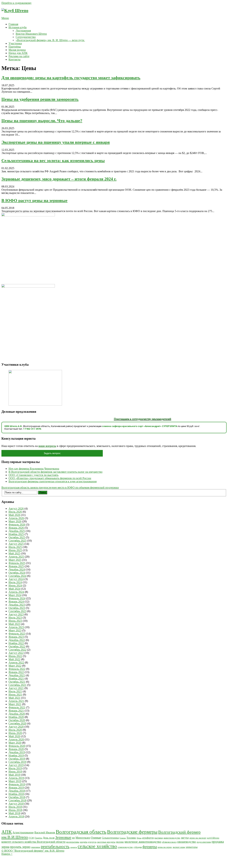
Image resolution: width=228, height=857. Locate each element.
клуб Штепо (213, 838)
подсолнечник (204, 842)
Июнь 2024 (15, 585)
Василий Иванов (44, 832)
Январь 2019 (16, 787)
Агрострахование (23, 832)
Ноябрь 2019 (16, 755)
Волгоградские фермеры (132, 832)
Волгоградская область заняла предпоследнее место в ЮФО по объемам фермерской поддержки (60, 487)
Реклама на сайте (19, 56)
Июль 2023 (15, 617)
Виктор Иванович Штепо (31, 33)
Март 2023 (15, 630)
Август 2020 (16, 726)
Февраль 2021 (17, 707)
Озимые (96, 837)
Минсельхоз (83, 837)
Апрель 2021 (16, 700)
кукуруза (92, 842)
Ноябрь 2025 (16, 534)
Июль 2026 (15, 511)
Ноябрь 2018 (16, 794)
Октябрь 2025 (17, 537)
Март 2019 (15, 781)
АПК (6, 832)
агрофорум (148, 837)
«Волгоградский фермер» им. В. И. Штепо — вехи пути (50, 40)
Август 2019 (16, 765)
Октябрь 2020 (17, 720)
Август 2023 (16, 614)
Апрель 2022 (16, 662)
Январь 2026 (16, 527)
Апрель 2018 (16, 816)
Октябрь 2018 (17, 797)
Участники (15, 43)
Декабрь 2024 (17, 569)
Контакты (14, 59)
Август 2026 (16, 508)
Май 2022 (14, 659)
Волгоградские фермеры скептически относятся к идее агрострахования (53, 481)
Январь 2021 (16, 710)
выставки (158, 838)
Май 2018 (14, 813)
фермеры (149, 847)
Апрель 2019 (16, 777)
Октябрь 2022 (17, 646)
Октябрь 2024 (17, 572)
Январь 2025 (16, 566)
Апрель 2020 (16, 739)
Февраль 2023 (17, 633)
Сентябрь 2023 (17, 611)
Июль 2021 (15, 691)
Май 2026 (14, 514)
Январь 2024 (16, 601)
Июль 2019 (15, 768)
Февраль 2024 (17, 598)
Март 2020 (15, 742)
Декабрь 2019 (17, 752)
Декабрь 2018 (17, 790)
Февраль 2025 (17, 563)
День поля (49, 837)
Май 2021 (14, 697)
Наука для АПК (18, 53)
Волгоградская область (81, 832)
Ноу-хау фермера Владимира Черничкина (34, 468)
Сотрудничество (26, 36)
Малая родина (17, 49)
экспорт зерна (179, 847)
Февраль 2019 (17, 784)
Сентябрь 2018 (17, 800)
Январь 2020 (16, 749)
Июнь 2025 (15, 550)
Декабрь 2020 (17, 713)
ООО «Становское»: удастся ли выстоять (33, 475)
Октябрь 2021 (17, 681)
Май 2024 (14, 588)
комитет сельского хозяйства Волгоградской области (33, 841)
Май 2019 (14, 774)
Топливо (131, 837)
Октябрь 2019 (17, 758)
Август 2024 (16, 579)
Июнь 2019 (15, 771)
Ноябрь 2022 (16, 643)
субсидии (138, 847)
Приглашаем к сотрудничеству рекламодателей (132, 418)
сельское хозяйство (97, 846)
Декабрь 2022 (17, 640)
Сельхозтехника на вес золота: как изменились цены (53, 160)
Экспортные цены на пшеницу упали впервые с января (55, 142)
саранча (73, 847)
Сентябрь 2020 (17, 723)
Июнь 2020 (15, 733)
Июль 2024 (15, 582)
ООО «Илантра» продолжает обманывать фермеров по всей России (50, 478)
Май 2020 (14, 736)
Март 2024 (15, 595)
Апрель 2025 (16, 556)
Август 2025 (16, 543)
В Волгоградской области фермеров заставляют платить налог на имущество (55, 471)
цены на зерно (165, 847)
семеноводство (125, 847)
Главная (13, 24)
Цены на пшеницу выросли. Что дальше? (41, 120)
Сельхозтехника (110, 837)
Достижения (23, 30)
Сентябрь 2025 (17, 540)
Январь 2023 (16, 636)
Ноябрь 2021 (16, 678)
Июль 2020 (15, 729)
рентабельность (55, 846)
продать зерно (20, 847)
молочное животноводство (143, 841)
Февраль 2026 (17, 524)
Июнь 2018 (15, 810)
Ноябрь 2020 (16, 717)
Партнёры (15, 46)
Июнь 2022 (15, 656)
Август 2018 (16, 803)
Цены (139, 838)
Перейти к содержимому (16, 2)
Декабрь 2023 (17, 604)
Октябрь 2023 (17, 607)
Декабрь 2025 (17, 530)
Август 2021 (16, 688)
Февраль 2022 (17, 668)
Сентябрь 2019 (17, 761)
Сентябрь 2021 (17, 684)
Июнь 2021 (15, 694)
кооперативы (72, 842)
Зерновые (63, 837)
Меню (5, 18)
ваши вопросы (47, 445)
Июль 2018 (15, 806)
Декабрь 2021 (17, 675)
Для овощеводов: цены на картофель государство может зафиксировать (70, 77)
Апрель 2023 (16, 627)
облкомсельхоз (169, 842)
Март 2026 (15, 521)
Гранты (38, 838)
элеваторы (192, 846)
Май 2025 (14, 553)
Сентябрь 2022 (17, 649)
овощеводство (186, 841)
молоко (120, 841)
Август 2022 (16, 652)
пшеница (35, 847)
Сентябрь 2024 (17, 575)
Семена (123, 838)
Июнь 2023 (15, 620)
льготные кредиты (106, 842)
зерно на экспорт (197, 838)
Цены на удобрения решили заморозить (40, 99)
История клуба (18, 27)
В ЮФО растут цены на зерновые (34, 200)
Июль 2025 (15, 547)
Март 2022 (15, 665)
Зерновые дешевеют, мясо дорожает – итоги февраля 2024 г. (58, 179)
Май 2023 (14, 624)
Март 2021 (15, 704)
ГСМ (31, 838)
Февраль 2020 (17, 745)
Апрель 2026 (16, 518)
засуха (185, 837)
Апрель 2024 (16, 591)
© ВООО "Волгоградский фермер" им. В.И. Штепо (32, 850)
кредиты (83, 842)
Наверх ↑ (6, 853)
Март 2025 (15, 559)
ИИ (73, 838)
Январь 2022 (16, 672)
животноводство (172, 838)
